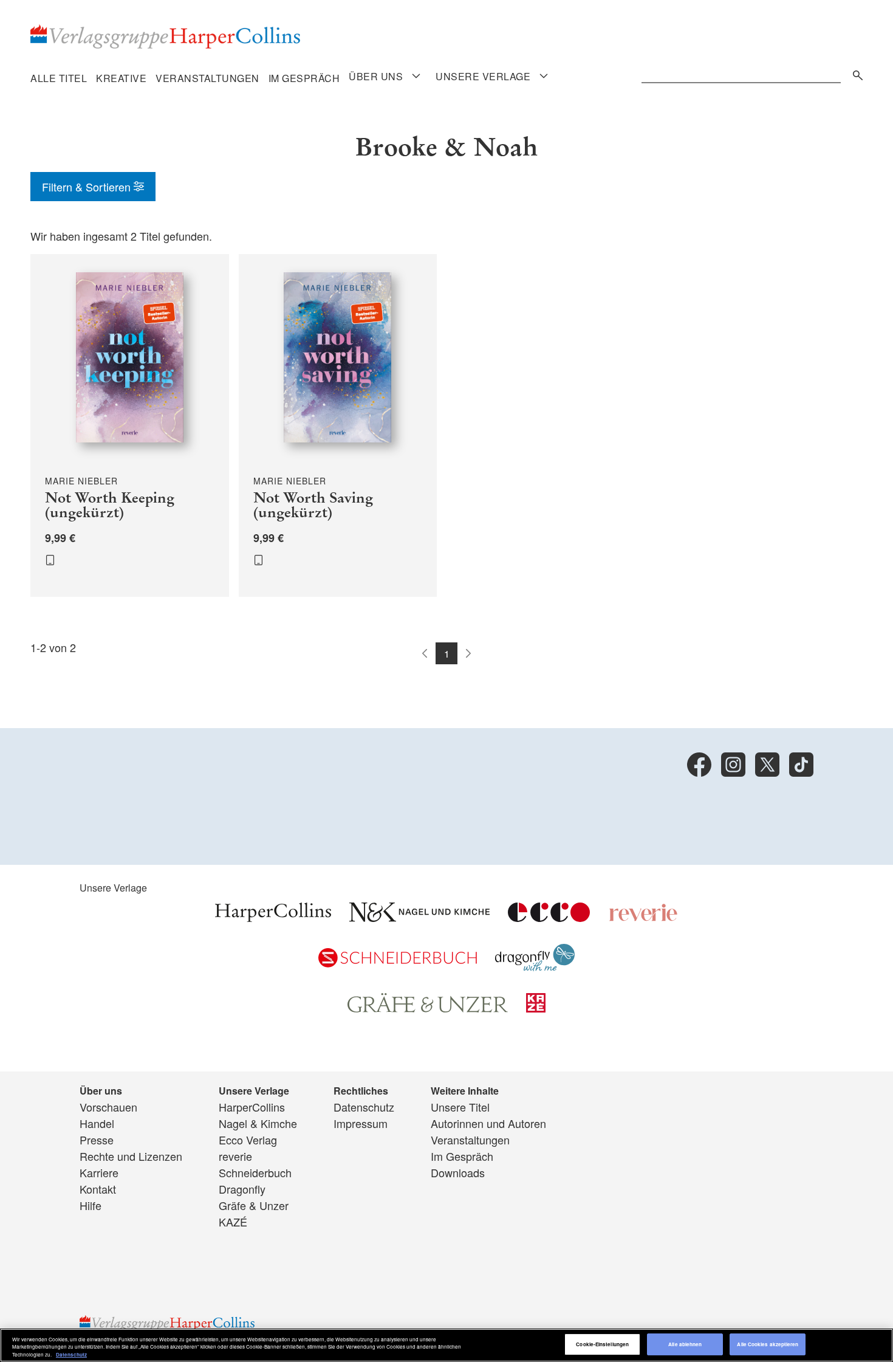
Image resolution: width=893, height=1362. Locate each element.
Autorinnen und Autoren (488, 1123)
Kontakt (98, 1189)
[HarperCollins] (273, 917)
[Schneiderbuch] (397, 963)
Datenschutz (364, 1107)
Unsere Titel (460, 1107)
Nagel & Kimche (258, 1123)
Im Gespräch (304, 78)
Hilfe (90, 1205)
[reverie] (643, 917)
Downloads (458, 1172)
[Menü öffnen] (416, 76)
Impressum (361, 1123)
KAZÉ (233, 1222)
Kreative (121, 78)
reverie (235, 1156)
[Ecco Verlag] (549, 917)
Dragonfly (242, 1189)
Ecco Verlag (248, 1139)
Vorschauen (108, 1107)
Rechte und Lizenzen (131, 1156)
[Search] (855, 73)
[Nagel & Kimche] (419, 917)
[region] (446, 1345)
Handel (97, 1123)
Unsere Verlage (483, 76)
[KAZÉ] (536, 1008)
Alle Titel (58, 78)
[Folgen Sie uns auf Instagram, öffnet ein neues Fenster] (733, 764)
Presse (97, 1139)
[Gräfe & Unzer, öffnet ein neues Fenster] (427, 1008)
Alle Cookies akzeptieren (767, 1344)
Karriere (99, 1172)
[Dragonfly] (535, 966)
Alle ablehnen (685, 1344)
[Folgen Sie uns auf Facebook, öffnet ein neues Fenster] (699, 764)
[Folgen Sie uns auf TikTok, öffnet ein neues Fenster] (801, 764)
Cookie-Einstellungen (602, 1344)
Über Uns (376, 76)
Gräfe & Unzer (254, 1205)
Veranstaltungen (207, 78)
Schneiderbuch (255, 1172)
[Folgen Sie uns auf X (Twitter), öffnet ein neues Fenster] (767, 764)
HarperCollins (252, 1107)
